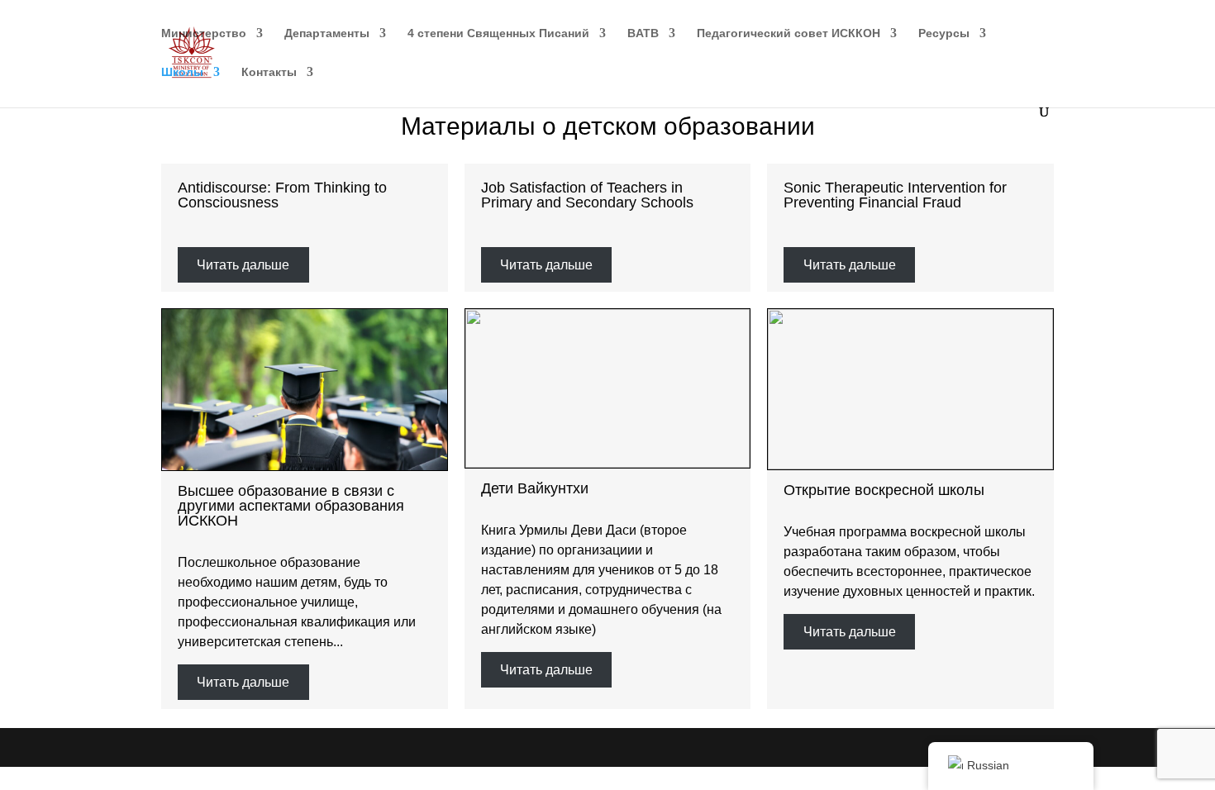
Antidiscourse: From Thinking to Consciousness (282, 195)
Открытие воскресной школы (884, 490)
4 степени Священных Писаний (498, 33)
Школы (182, 72)
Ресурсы (944, 33)
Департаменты (326, 33)
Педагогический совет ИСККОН (788, 33)
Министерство (203, 33)
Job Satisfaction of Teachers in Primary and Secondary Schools (587, 195)
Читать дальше (243, 265)
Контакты (269, 72)
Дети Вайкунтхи (534, 488)
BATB (643, 33)
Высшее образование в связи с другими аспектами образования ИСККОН (291, 506)
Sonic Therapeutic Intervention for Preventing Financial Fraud (895, 195)
